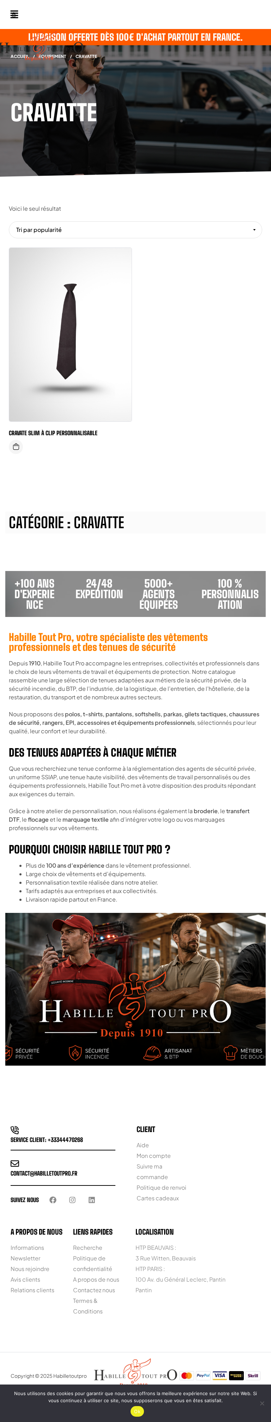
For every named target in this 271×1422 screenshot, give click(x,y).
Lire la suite (16, 447)
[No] (262, 1403)
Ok (137, 1411)
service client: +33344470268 (47, 1139)
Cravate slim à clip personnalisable (53, 433)
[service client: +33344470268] (15, 1130)
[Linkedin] (92, 1200)
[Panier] (13, 14)
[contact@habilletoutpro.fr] (15, 1163)
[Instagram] (72, 1200)
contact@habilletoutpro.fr (44, 1173)
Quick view (121, 288)
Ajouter (121, 260)
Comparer (121, 274)
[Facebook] (53, 1200)
